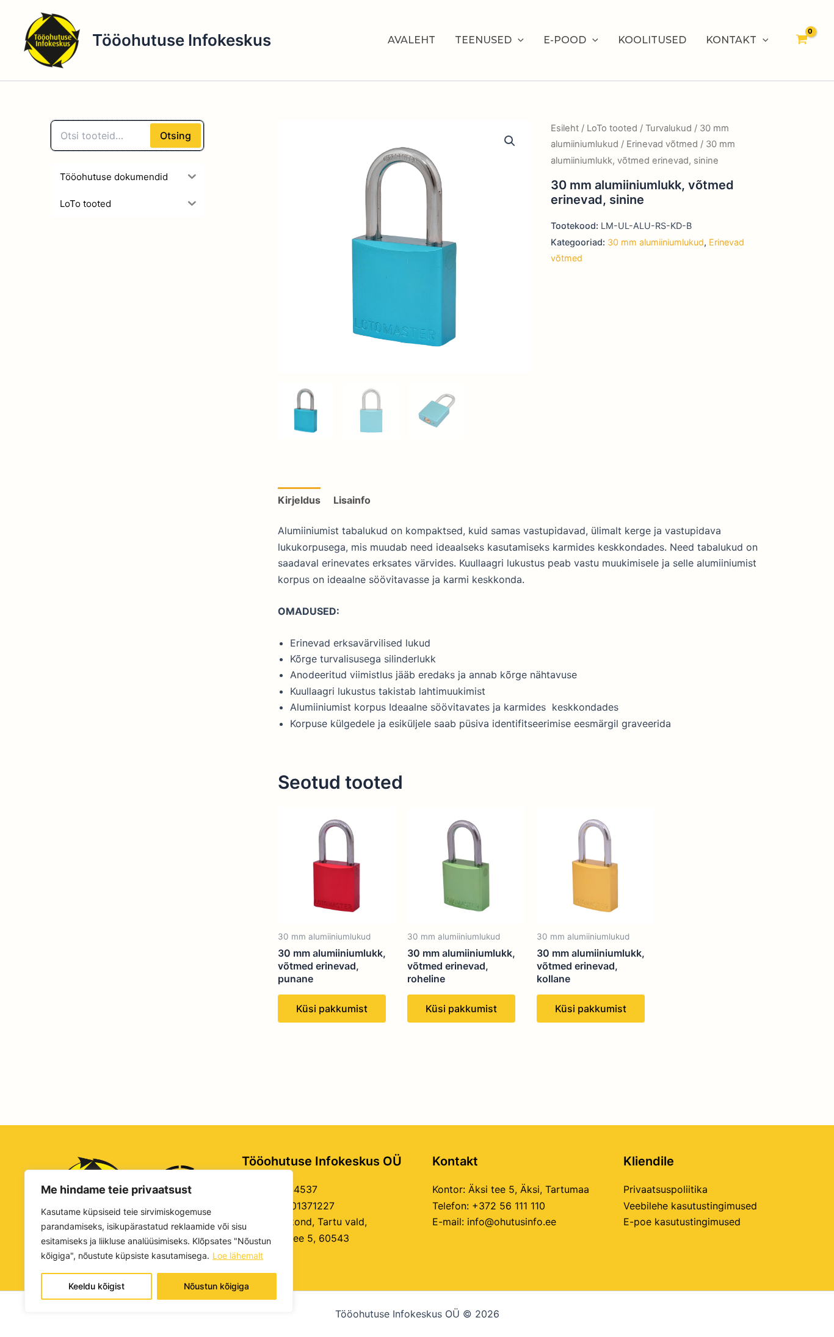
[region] (158, 1241)
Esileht (565, 128)
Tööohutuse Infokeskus (181, 40)
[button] (510, 141)
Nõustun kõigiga (216, 1286)
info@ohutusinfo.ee (511, 1222)
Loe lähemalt (237, 1255)
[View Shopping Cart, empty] (801, 40)
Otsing (175, 135)
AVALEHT (411, 40)
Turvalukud (668, 128)
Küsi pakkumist (332, 1008)
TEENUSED (483, 40)
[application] (518, 40)
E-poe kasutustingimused (682, 1222)
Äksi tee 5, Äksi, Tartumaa (528, 1189)
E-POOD (564, 40)
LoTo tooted (612, 128)
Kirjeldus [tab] (299, 500)
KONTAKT (731, 40)
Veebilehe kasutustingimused (690, 1206)
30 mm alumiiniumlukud (655, 242)
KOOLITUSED (652, 40)
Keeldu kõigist (96, 1286)
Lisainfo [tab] (352, 500)
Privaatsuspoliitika (665, 1189)
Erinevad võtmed (662, 144)
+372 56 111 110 (508, 1206)
